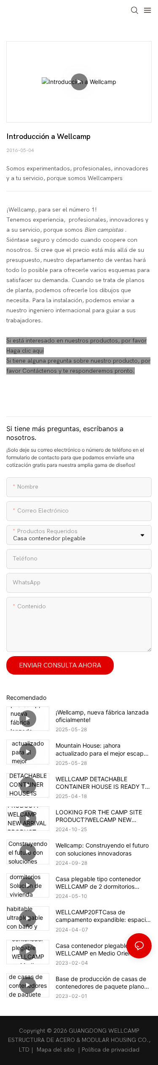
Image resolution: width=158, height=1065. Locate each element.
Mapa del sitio (55, 1049)
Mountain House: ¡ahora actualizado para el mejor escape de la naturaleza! (101, 749)
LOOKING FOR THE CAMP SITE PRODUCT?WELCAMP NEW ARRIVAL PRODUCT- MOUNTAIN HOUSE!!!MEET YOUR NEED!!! (100, 816)
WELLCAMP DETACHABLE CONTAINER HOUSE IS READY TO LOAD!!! (103, 782)
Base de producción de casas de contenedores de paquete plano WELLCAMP (101, 982)
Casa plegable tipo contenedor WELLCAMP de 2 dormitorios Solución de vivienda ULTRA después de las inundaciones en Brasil (100, 882)
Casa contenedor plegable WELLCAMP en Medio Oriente (96, 949)
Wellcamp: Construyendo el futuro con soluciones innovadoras (102, 849)
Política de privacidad (110, 1049)
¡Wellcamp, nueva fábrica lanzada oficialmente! (102, 716)
